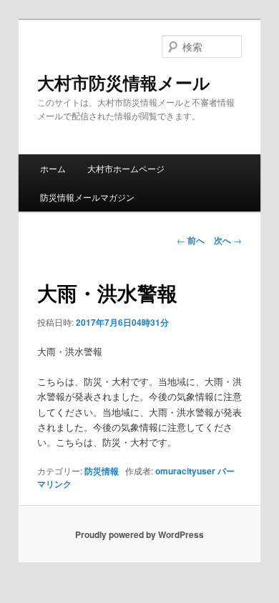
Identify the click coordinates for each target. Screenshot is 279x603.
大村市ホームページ (126, 168)
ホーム (53, 168)
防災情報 (101, 470)
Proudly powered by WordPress (139, 534)
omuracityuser (185, 470)
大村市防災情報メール (123, 82)
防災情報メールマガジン (87, 197)
